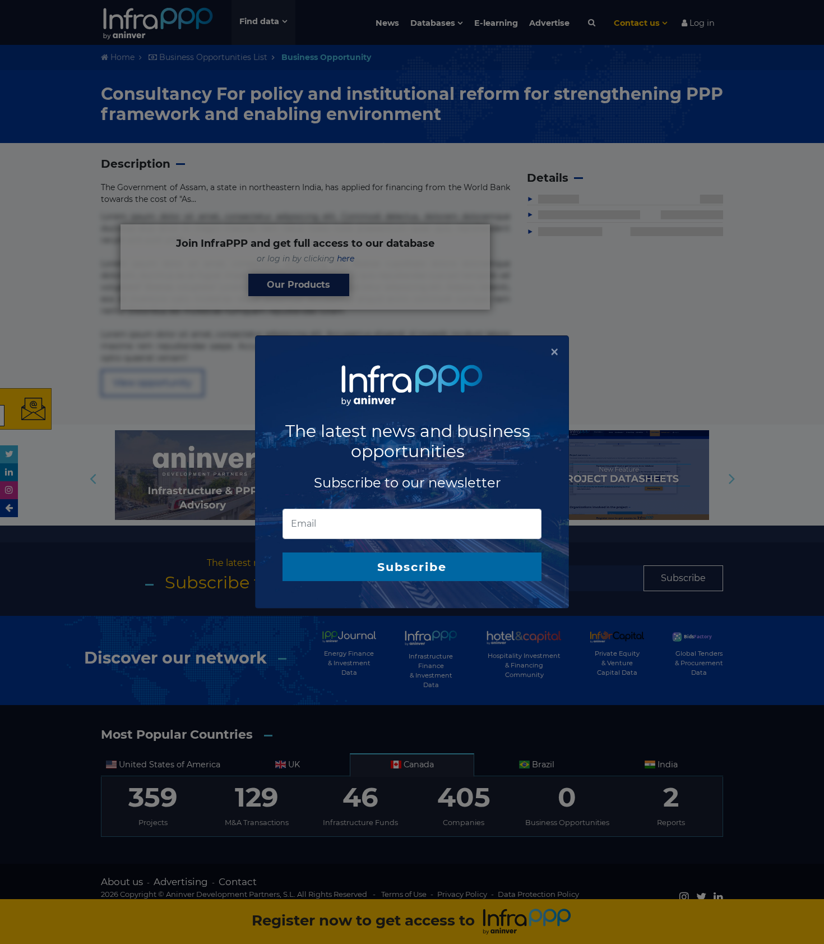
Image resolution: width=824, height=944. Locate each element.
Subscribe (412, 567)
